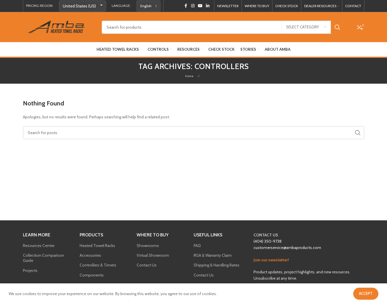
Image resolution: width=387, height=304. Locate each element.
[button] (148, 6)
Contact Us (147, 265)
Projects (30, 270)
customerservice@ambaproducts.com (287, 247)
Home (189, 76)
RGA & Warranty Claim (213, 255)
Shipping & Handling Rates (216, 265)
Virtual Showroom (153, 255)
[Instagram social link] (192, 6)
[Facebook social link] (185, 6)
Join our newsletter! (271, 259)
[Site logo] (58, 26)
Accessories (90, 255)
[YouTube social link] (200, 6)
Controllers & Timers (98, 265)
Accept (366, 293)
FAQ (197, 245)
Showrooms (148, 245)
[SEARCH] (337, 27)
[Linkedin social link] (207, 6)
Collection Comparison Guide (43, 258)
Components (92, 275)
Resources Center (38, 245)
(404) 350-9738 (268, 241)
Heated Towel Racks (97, 245)
